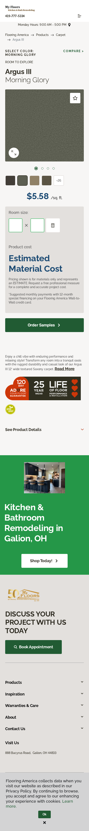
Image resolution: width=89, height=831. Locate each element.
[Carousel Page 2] (42, 168)
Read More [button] (65, 368)
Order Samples (41, 325)
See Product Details (23, 429)
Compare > (73, 51)
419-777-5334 (15, 16)
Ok (45, 814)
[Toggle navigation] (79, 15)
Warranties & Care (21, 705)
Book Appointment (36, 647)
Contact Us (15, 728)
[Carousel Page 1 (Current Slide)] (36, 168)
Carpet (60, 35)
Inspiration (15, 694)
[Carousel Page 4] (53, 168)
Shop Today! (41, 560)
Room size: (18, 212)
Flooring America (17, 35)
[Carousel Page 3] (48, 168)
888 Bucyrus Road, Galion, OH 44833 (30, 753)
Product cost (20, 247)
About (10, 717)
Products (42, 35)
